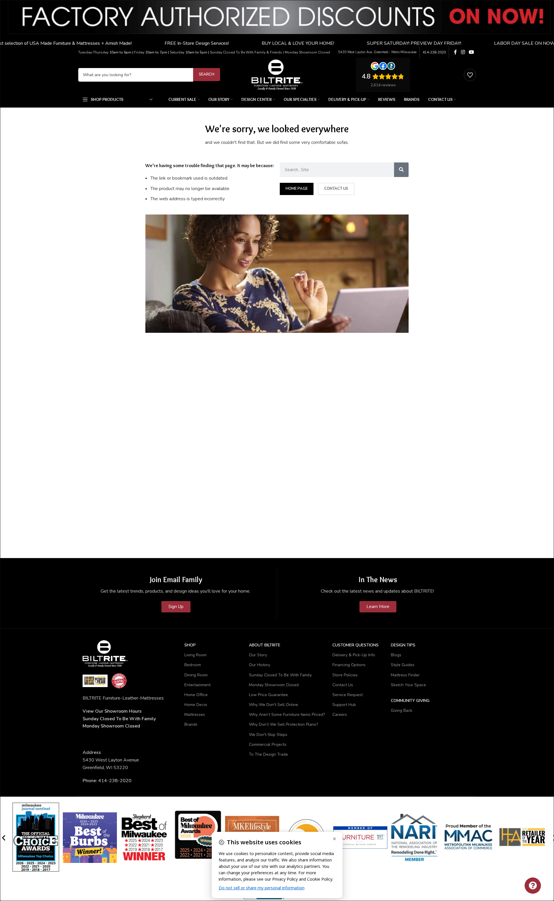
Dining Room (196, 675)
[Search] (401, 169)
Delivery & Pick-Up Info (353, 655)
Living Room (195, 655)
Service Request (347, 695)
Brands (190, 724)
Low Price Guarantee (268, 695)
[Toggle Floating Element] (533, 885)
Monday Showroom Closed (111, 726)
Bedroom (192, 665)
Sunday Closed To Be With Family (280, 675)
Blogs (396, 655)
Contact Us (342, 685)
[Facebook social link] (455, 52)
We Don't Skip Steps (268, 734)
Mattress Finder (405, 675)
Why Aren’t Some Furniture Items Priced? (287, 714)
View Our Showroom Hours (112, 711)
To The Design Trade (268, 754)
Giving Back (401, 710)
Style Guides (402, 665)
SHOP (190, 645)
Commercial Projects (267, 744)
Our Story (258, 655)
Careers (339, 714)
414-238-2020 (434, 52)
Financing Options (349, 665)
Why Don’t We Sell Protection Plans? (283, 724)
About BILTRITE (264, 645)
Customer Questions (355, 645)
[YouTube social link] (471, 52)
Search (206, 74)
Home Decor (195, 704)
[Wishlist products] (470, 75)
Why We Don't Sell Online (273, 704)
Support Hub (344, 704)
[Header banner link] (277, 23)
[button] (3, 837)
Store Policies (345, 675)
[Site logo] (277, 74)
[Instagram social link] (463, 52)
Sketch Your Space (408, 685)
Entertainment (197, 685)
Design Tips (403, 645)
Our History (259, 665)
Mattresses (194, 714)
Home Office (196, 695)
